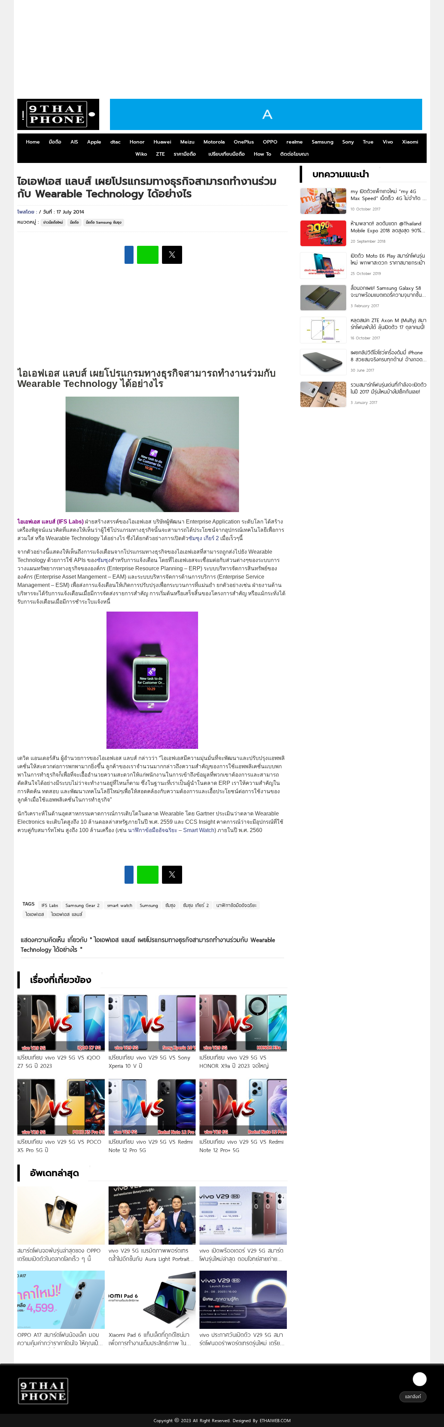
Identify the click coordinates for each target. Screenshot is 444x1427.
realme (295, 142)
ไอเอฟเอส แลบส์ (67, 914)
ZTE (160, 154)
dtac (115, 142)
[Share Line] (148, 255)
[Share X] (172, 255)
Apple (94, 142)
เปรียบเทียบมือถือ (226, 154)
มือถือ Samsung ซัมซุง (103, 222)
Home (33, 142)
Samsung (322, 142)
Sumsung (149, 905)
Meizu (187, 142)
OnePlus (244, 142)
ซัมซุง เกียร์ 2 (203, 538)
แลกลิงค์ (413, 1396)
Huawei (162, 142)
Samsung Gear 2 (83, 905)
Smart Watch (198, 830)
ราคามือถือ (185, 154)
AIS (74, 142)
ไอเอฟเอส (35, 914)
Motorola (214, 142)
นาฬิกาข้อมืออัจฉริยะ (152, 830)
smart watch (119, 905)
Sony (348, 142)
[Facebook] (420, 1379)
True (368, 142)
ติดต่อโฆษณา (294, 154)
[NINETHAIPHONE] (58, 114)
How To (262, 154)
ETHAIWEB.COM (274, 1420)
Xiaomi (410, 142)
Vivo (388, 142)
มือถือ (55, 142)
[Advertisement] (222, 46)
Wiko (141, 154)
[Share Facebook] (129, 255)
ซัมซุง (104, 560)
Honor (137, 142)
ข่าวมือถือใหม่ (53, 222)
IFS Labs (50, 905)
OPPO (270, 142)
